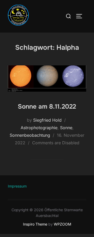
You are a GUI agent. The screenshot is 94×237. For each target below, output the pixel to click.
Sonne (66, 127)
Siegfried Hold (47, 120)
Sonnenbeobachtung (30, 135)
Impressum (17, 186)
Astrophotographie (39, 127)
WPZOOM (62, 224)
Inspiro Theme (35, 224)
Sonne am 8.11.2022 (47, 106)
